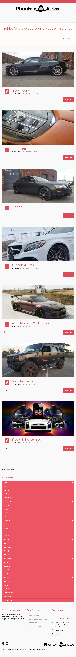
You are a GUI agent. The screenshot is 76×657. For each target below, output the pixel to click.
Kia (6, 532)
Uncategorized (8, 592)
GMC (6, 513)
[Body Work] (38, 69)
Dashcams (7, 501)
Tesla (6, 585)
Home (60, 39)
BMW (6, 490)
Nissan (6, 570)
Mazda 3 (7, 547)
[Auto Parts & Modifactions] (38, 302)
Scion (6, 577)
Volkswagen (8, 600)
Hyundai (7, 520)
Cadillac (6, 494)
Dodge (6, 505)
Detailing (19, 149)
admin (22, 93)
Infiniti (6, 524)
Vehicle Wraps (23, 381)
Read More (68, 99)
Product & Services (32, 93)
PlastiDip (7, 573)
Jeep (6, 528)
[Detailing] (38, 127)
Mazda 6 (7, 554)
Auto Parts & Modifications (38, 619)
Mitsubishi (7, 566)
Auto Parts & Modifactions (31, 323)
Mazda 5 (7, 551)
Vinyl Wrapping (8, 596)
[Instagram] (6, 643)
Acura (6, 482)
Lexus (6, 535)
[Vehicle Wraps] (38, 360)
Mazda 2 (7, 543)
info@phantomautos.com (62, 634)
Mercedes (7, 562)
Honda (7, 516)
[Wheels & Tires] (38, 244)
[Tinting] (38, 186)
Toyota (7, 589)
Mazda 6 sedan (8, 558)
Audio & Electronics (26, 439)
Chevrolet (7, 497)
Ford (6, 509)
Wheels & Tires (23, 265)
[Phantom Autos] (59, 645)
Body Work (20, 90)
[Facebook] (3, 643)
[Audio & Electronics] (38, 418)
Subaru (7, 581)
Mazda (6, 539)
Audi (6, 486)
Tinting (17, 207)
